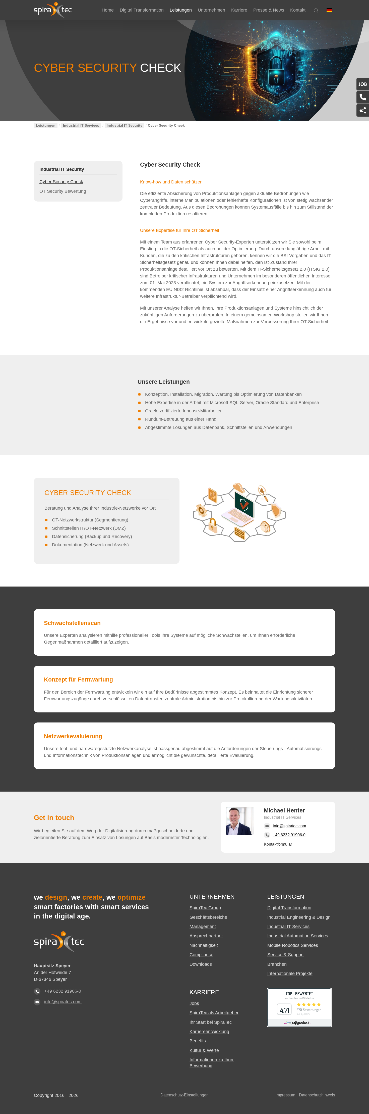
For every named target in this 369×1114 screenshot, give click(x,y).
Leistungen (45, 125)
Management (203, 926)
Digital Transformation (289, 907)
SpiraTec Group (205, 907)
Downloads (201, 964)
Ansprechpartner (206, 935)
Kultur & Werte (204, 1050)
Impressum (285, 1095)
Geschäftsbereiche (208, 917)
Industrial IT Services (81, 125)
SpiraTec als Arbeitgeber (214, 1012)
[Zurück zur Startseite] (53, 10)
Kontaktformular (278, 844)
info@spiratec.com (63, 1001)
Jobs (194, 1003)
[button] (329, 10)
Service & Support (285, 954)
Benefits (198, 1040)
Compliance (201, 954)
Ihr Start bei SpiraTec (211, 1022)
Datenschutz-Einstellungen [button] (184, 1095)
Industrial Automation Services (297, 935)
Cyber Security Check (61, 181)
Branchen (277, 964)
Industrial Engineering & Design (299, 917)
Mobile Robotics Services (292, 945)
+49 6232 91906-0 (62, 991)
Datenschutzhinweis (317, 1095)
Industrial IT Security (124, 125)
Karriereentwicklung (209, 1031)
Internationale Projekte (290, 973)
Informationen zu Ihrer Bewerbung (212, 1062)
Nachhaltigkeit (204, 945)
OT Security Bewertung (62, 191)
